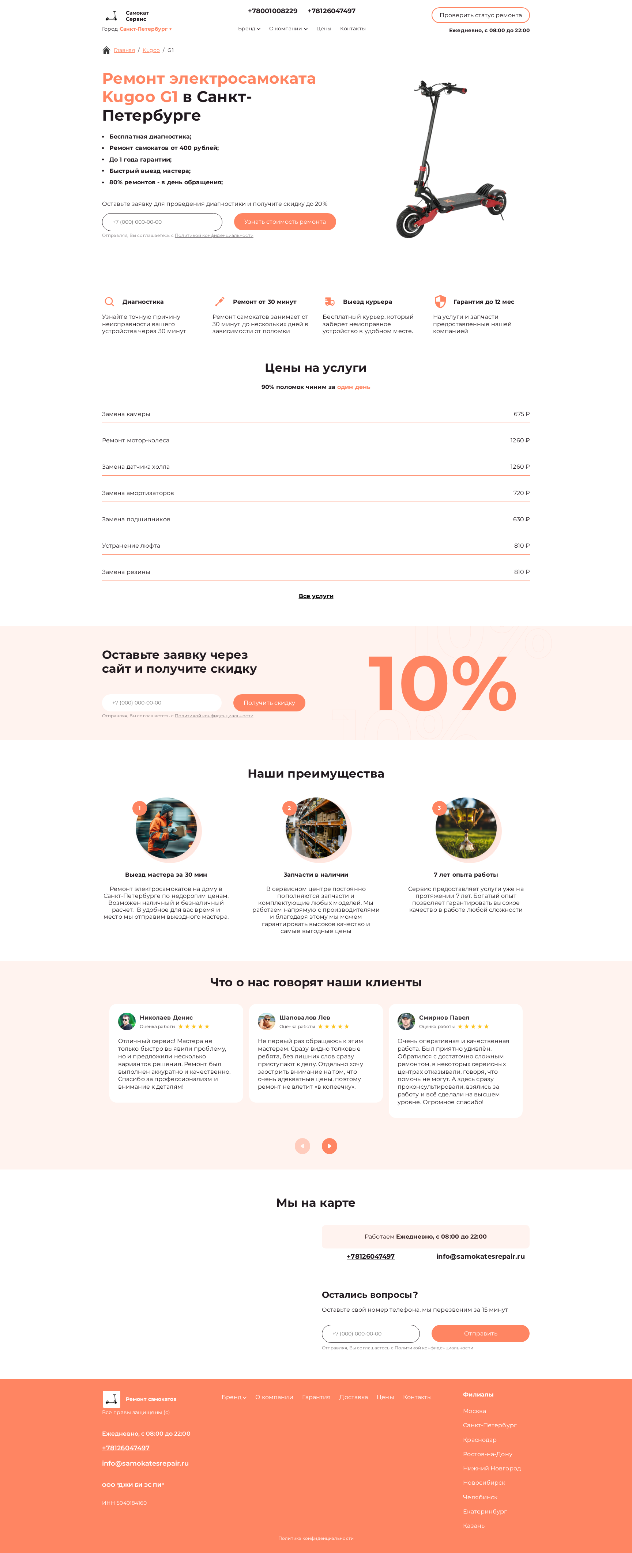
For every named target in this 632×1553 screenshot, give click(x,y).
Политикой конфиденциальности (214, 235)
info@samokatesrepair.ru (480, 1257)
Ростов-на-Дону (487, 1454)
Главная (124, 50)
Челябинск (480, 1497)
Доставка (353, 1397)
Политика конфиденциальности (316, 1538)
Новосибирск (484, 1482)
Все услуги (316, 596)
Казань (474, 1525)
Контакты (353, 29)
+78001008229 (272, 11)
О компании (285, 29)
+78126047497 (332, 11)
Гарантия (316, 1397)
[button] (329, 1146)
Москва (474, 1410)
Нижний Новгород (492, 1468)
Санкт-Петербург (490, 1425)
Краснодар (480, 1439)
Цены (323, 29)
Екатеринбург (485, 1511)
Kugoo (151, 50)
